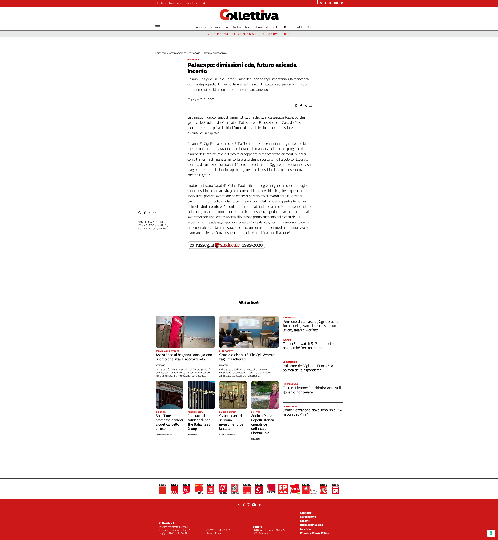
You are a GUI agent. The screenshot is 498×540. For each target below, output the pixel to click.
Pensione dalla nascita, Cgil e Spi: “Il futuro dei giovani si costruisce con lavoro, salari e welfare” (310, 325)
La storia (305, 528)
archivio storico (279, 33)
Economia (215, 27)
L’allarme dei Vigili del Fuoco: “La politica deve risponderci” (308, 368)
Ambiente (201, 27)
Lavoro (189, 27)
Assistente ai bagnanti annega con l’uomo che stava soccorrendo (184, 357)
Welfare (237, 27)
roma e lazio (146, 225)
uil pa (162, 228)
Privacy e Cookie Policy (314, 533)
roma (148, 221)
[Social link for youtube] (336, 3)
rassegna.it (194, 52)
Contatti (161, 2)
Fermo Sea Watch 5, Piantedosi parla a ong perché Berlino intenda (313, 345)
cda (140, 228)
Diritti (227, 27)
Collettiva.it (167, 523)
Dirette (288, 27)
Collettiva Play (304, 27)
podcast (222, 33)
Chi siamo (306, 512)
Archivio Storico (177, 52)
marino (161, 225)
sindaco (151, 228)
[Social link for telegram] (341, 3)
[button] (296, 105)
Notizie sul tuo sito (311, 524)
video (211, 33)
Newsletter (192, 2)
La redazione (176, 2)
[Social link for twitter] (320, 3)
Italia (247, 27)
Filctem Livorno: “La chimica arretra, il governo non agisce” (312, 390)
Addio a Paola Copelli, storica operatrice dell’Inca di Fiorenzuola (262, 424)
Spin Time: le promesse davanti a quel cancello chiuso (169, 422)
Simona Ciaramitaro (164, 435)
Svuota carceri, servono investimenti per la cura (232, 422)
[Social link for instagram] (330, 3)
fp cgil (159, 221)
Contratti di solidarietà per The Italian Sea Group (199, 422)
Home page (161, 52)
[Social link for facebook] (325, 3)
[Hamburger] (157, 26)
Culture (277, 27)
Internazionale (261, 27)
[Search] (204, 3)
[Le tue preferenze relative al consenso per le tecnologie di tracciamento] (491, 533)
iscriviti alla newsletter (248, 33)
